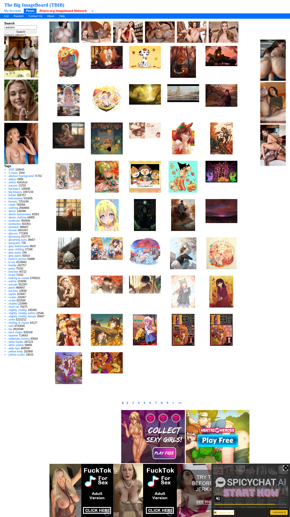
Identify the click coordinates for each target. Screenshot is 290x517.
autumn (13, 185)
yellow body (15, 351)
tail (10, 329)
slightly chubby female (22, 316)
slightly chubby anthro (21, 313)
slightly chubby (17, 310)
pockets (13, 290)
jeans (11, 268)
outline (12, 281)
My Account (12, 11)
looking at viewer (18, 278)
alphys (12, 179)
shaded (12, 303)
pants (11, 287)
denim (12, 211)
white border (15, 341)
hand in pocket (17, 259)
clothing (13, 207)
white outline (16, 345)
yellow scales (16, 354)
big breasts (15, 192)
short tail (13, 306)
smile (11, 319)
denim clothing (17, 217)
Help (62, 16)
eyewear (13, 227)
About (50, 16)
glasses (13, 233)
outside (12, 284)
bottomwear (15, 198)
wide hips (14, 348)
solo (11, 326)
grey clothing (16, 249)
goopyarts (14, 243)
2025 (11, 169)
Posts (30, 11)
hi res (11, 262)
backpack (14, 188)
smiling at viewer (18, 322)
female (12, 230)
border (12, 195)
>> (180, 402)
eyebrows (14, 220)
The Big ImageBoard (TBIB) (34, 5)
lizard (11, 274)
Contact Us (35, 16)
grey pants (14, 255)
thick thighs (15, 332)
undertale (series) (19, 338)
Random (19, 16)
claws (11, 204)
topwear (13, 335)
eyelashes (14, 223)
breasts (13, 201)
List (6, 16)
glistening (14, 236)
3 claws (13, 172)
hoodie (12, 265)
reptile (12, 294)
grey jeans (14, 252)
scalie (12, 300)
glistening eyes (17, 239)
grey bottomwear (18, 246)
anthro (12, 182)
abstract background (21, 176)
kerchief (13, 271)
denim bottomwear (19, 214)
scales (12, 297)
